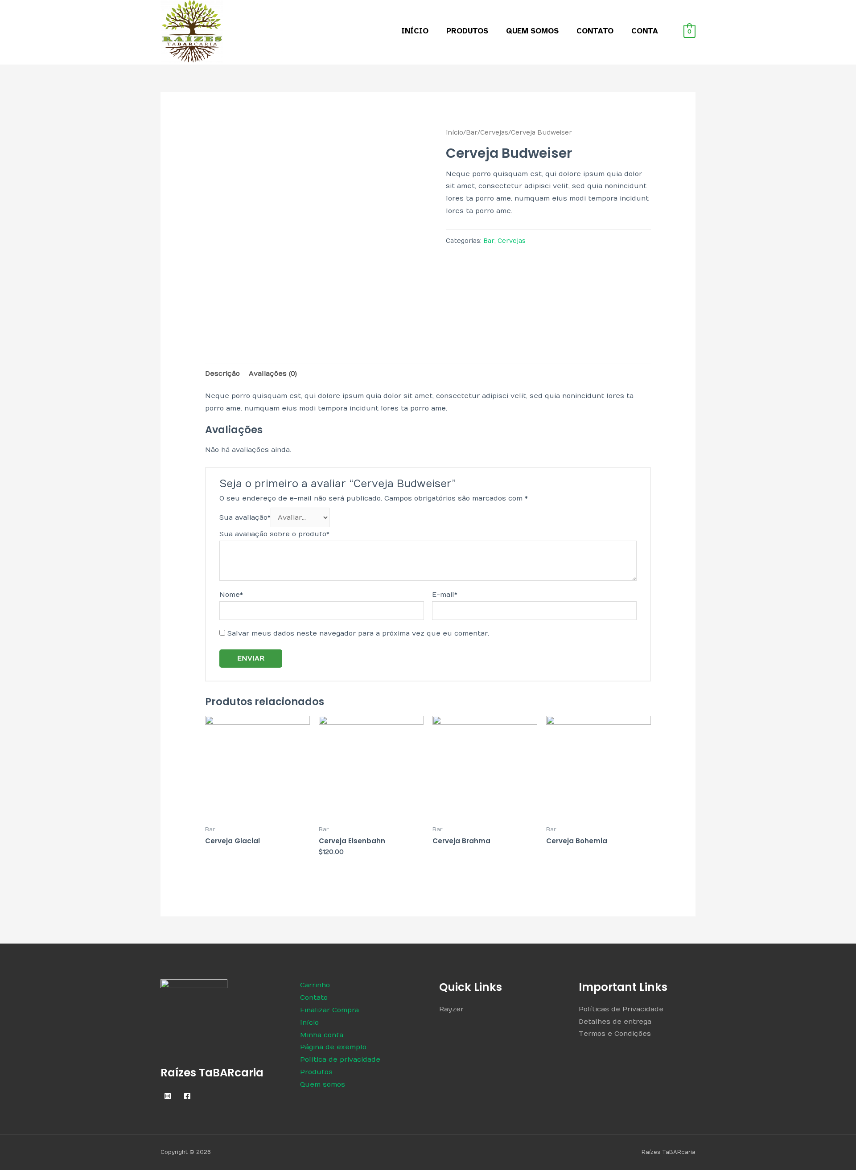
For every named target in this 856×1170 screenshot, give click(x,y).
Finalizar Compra (329, 1010)
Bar (471, 132)
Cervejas (494, 132)
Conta (644, 31)
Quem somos (532, 31)
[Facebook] (187, 1096)
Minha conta (321, 1035)
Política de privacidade (340, 1059)
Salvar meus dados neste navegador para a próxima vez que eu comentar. (358, 633)
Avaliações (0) (273, 373)
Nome (231, 595)
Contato (594, 31)
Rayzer (451, 1009)
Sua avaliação (245, 517)
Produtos (467, 31)
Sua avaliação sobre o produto (274, 534)
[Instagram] (167, 1096)
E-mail (444, 595)
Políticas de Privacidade (621, 1009)
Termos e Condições (615, 1034)
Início (414, 31)
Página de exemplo (333, 1047)
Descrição (222, 373)
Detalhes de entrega (615, 1022)
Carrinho (315, 985)
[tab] (222, 373)
